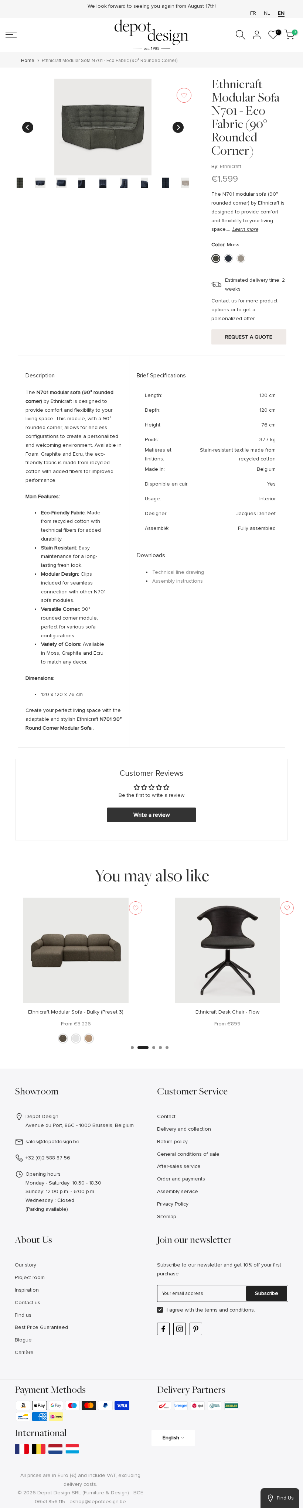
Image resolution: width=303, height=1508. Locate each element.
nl (267, 13)
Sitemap (166, 1216)
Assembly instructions (177, 581)
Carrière (24, 1352)
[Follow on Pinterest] (196, 1329)
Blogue (23, 1340)
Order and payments (181, 1179)
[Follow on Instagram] (179, 1329)
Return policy (172, 1141)
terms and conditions (229, 1310)
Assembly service (177, 1191)
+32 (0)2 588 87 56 (47, 1158)
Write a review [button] (151, 815)
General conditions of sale (188, 1154)
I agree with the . (211, 1310)
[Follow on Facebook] (163, 1329)
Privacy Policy (172, 1204)
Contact (166, 1116)
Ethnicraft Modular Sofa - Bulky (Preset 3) (75, 1012)
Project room (30, 1277)
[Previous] (27, 127)
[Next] (178, 127)
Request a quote (248, 337)
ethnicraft (230, 166)
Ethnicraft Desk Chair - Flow (227, 1012)
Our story (25, 1265)
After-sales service (179, 1166)
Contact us (27, 1302)
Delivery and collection (184, 1129)
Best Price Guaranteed (41, 1327)
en (281, 13)
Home (27, 60)
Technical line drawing (178, 572)
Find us (23, 1315)
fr (253, 13)
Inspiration (27, 1290)
